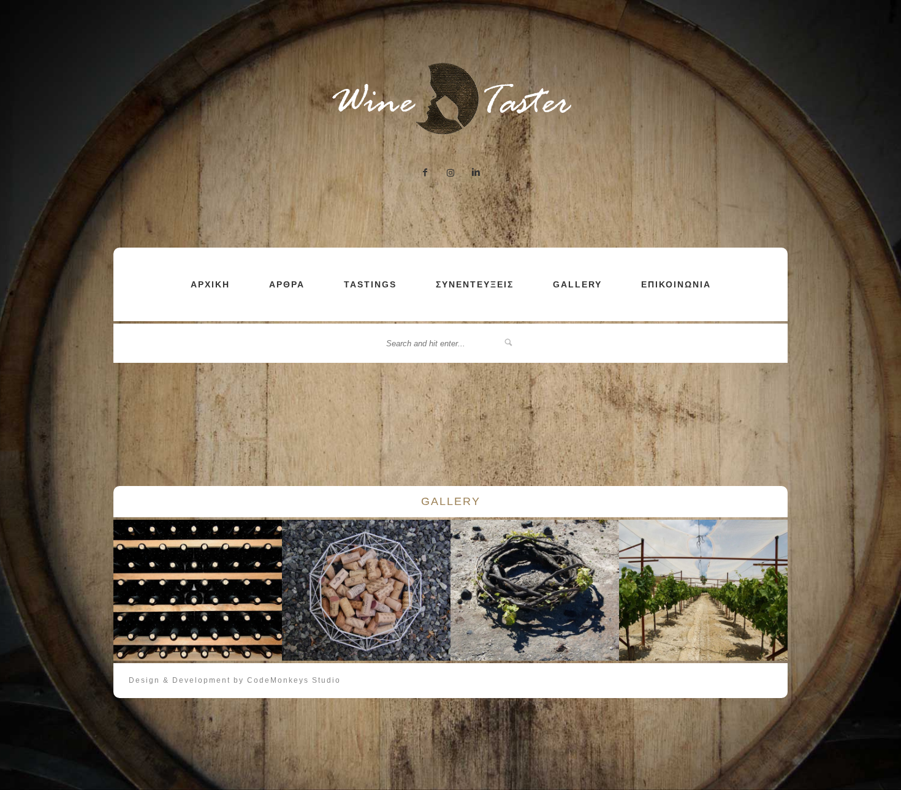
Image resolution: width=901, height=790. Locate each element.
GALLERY (577, 284)
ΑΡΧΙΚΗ (210, 284)
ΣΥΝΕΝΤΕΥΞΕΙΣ (475, 284)
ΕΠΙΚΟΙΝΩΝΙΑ (676, 284)
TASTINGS (370, 284)
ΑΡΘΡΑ (287, 284)
